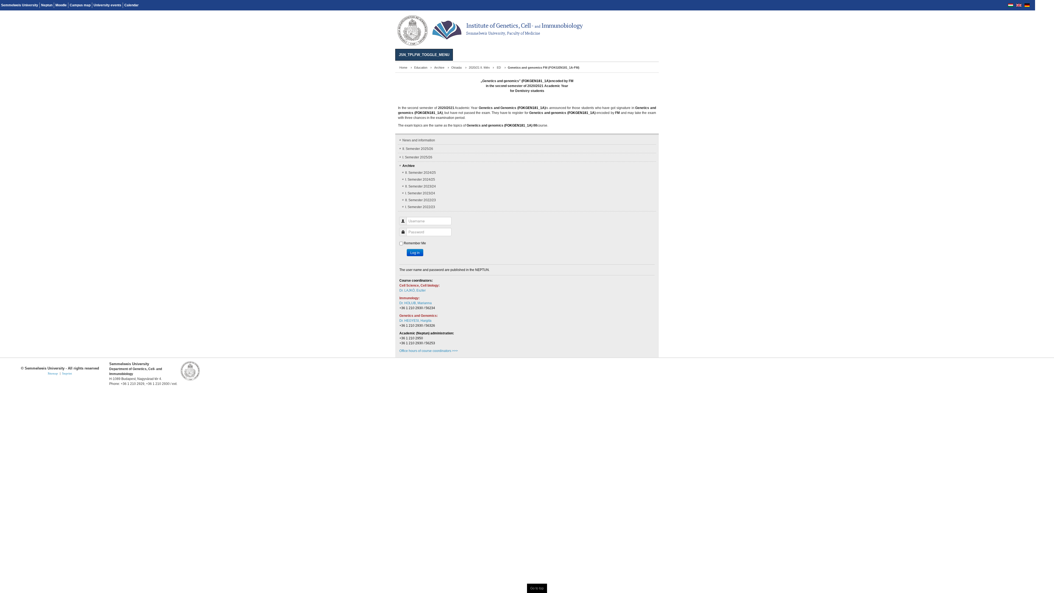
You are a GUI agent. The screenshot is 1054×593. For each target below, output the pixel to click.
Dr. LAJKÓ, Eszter (17, 280)
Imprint (67, 363)
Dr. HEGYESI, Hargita (20, 311)
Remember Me (20, 233)
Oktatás (61, 67)
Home (8, 67)
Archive (44, 67)
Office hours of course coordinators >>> (33, 341)
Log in (19, 242)
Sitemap (53, 363)
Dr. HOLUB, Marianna (20, 293)
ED (104, 67)
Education (25, 67)
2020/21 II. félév (84, 67)
